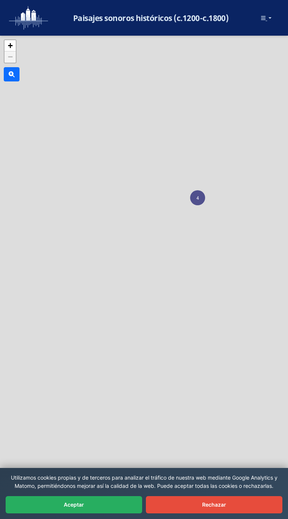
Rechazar (214, 504)
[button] (197, 197)
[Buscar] (12, 74)
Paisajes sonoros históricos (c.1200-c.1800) (151, 18)
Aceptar (74, 504)
